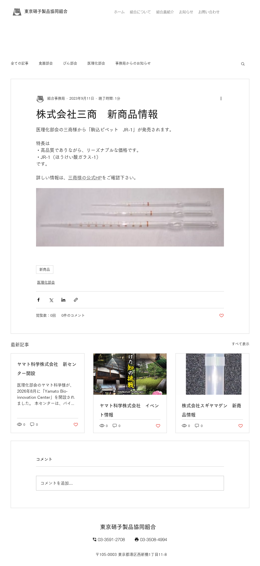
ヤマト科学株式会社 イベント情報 (129, 410)
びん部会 (70, 63)
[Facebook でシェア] (38, 299)
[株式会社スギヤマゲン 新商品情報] (212, 374)
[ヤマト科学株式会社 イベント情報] (130, 374)
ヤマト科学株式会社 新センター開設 (46, 369)
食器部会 (46, 63)
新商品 (44, 269)
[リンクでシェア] (75, 299)
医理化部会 (96, 63)
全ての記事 (19, 63)
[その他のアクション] (221, 98)
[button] (242, 64)
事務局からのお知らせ (133, 63)
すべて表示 (240, 344)
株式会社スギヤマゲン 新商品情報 (211, 410)
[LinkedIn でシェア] (63, 299)
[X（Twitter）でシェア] (50, 299)
